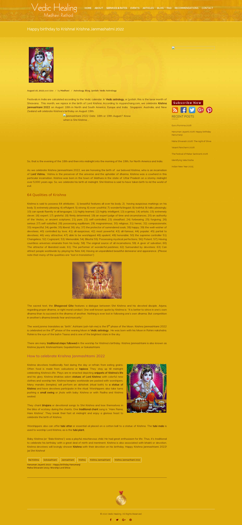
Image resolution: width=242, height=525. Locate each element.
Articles (148, 8)
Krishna (77, 446)
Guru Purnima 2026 (181, 125)
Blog (87, 90)
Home (88, 8)
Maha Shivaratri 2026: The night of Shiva (191, 141)
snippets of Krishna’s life (108, 372)
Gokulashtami (50, 460)
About (99, 8)
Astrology (79, 90)
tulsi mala (158, 426)
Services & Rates (116, 8)
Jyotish (95, 90)
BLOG (160, 8)
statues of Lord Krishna (86, 376)
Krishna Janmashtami (100, 460)
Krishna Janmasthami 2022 (127, 460)
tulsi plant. (78, 430)
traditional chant (88, 409)
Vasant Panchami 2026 (183, 147)
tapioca (83, 368)
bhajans (46, 405)
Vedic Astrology (108, 90)
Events (134, 8)
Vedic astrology (100, 330)
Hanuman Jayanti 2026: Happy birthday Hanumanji (191, 133)
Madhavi (65, 90)
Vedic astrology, (115, 99)
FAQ (169, 8)
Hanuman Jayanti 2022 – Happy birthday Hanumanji (53, 464)
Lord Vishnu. (38, 174)
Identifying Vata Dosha (183, 160)
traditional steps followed (62, 343)
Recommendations (186, 8)
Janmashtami (67, 460)
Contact (207, 8)
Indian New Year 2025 (182, 166)
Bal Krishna (33, 460)
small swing (46, 392)
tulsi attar (66, 426)
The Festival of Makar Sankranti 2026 (190, 154)
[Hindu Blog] (121, 498)
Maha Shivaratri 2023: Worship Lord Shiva (48, 468)
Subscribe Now (187, 103)
